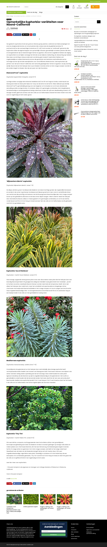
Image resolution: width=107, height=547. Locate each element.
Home (8, 16)
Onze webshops (75, 536)
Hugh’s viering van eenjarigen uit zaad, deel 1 (47, 508)
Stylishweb (14, 28)
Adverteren (74, 538)
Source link (13, 479)
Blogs (40, 12)
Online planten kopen (30, 507)
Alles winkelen (74, 532)
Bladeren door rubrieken (15, 12)
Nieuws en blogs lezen (95, 1)
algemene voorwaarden (92, 530)
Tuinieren (9, 19)
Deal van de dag (32, 12)
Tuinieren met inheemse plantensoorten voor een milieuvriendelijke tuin (14, 510)
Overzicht (73, 530)
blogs (11, 16)
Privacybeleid (90, 527)
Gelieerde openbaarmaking (91, 532)
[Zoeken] (67, 6)
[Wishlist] (79, 6)
